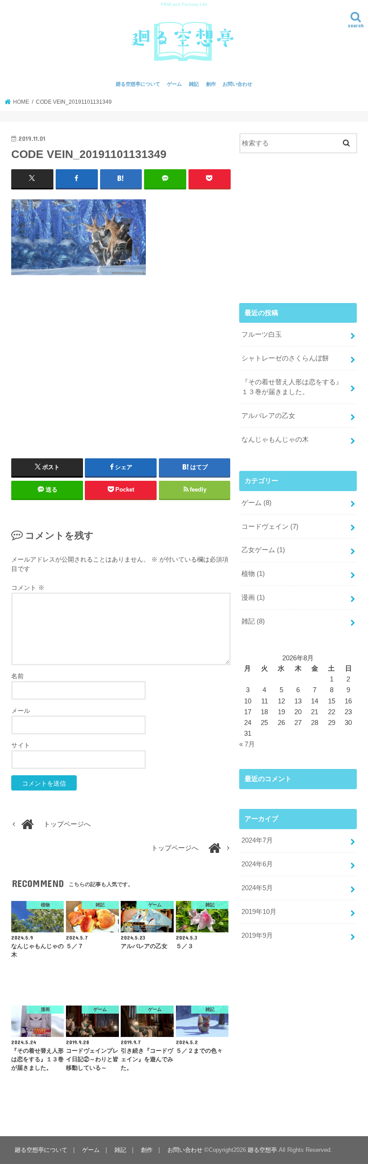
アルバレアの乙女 (268, 415)
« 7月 (247, 744)
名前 (17, 676)
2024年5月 (257, 888)
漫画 (253, 597)
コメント (27, 587)
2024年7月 (257, 840)
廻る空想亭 (262, 1149)
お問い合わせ (237, 84)
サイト (20, 745)
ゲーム (174, 84)
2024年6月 (257, 864)
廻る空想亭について (138, 84)
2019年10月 (258, 911)
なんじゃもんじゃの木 (275, 439)
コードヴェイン (269, 526)
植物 (253, 573)
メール (20, 710)
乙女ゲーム (263, 549)
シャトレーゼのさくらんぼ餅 (285, 358)
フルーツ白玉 (261, 334)
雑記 (194, 84)
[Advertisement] (121, 363)
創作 (211, 84)
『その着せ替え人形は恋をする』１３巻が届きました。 (291, 386)
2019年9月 (257, 935)
